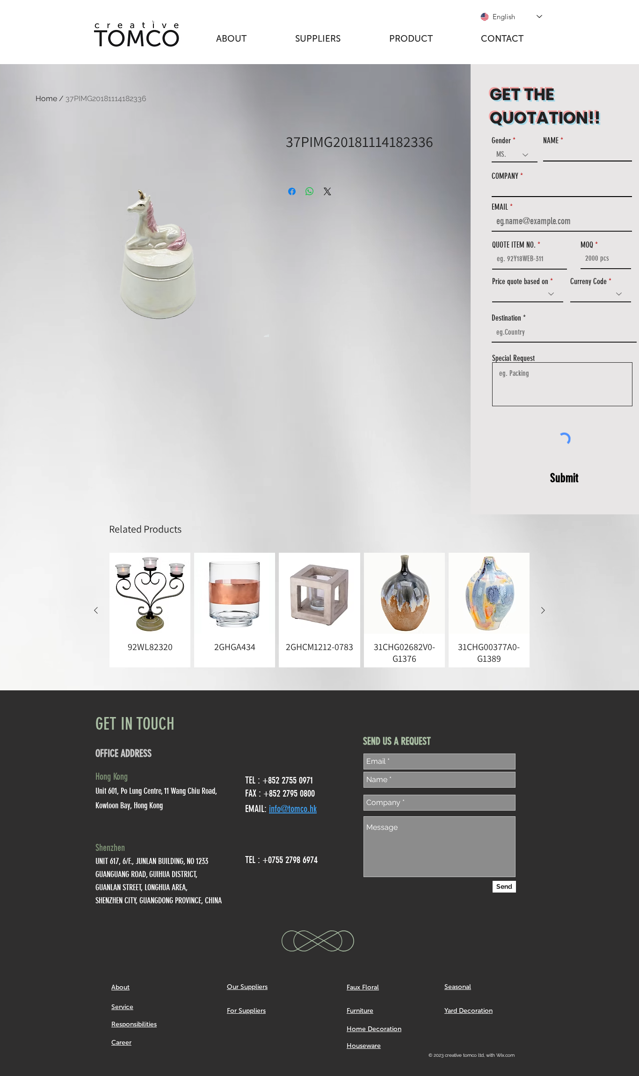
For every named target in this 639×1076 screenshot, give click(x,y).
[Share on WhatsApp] (309, 191)
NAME (551, 141)
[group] (319, 610)
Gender (501, 141)
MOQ (587, 245)
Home (46, 98)
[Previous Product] (96, 610)
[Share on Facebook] (292, 191)
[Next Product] (543, 610)
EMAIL (500, 207)
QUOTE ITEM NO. (514, 245)
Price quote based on (520, 281)
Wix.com (505, 1055)
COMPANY (505, 176)
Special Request (513, 358)
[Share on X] (327, 191)
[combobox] (564, 332)
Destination (506, 318)
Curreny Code (588, 281)
